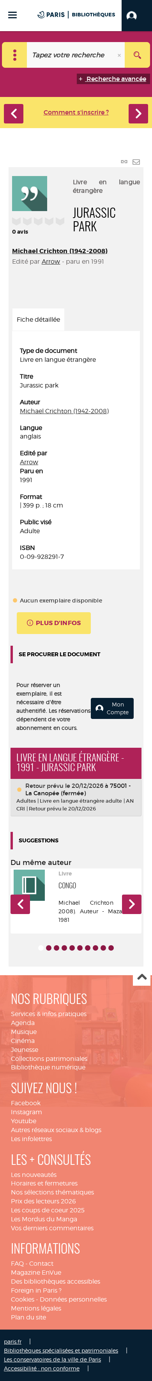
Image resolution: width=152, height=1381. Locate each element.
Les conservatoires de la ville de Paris (52, 1359)
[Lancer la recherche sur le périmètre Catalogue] (137, 55)
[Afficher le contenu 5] (72, 948)
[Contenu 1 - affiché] (41, 948)
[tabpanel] (76, 454)
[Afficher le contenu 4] (64, 948)
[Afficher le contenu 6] (80, 948)
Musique (24, 1032)
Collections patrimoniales (49, 1058)
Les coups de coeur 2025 (48, 1210)
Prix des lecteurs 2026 (43, 1201)
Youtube (23, 1121)
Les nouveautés (34, 1174)
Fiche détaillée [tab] (38, 319)
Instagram (26, 1112)
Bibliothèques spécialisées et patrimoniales (61, 1350)
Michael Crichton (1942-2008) (60, 251)
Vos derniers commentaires (52, 1228)
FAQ (17, 1263)
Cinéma (23, 1041)
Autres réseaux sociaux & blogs (56, 1130)
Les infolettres (31, 1139)
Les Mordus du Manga (44, 1219)
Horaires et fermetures (44, 1183)
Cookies (22, 1299)
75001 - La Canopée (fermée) (78, 789)
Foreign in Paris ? (36, 1290)
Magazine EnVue (36, 1272)
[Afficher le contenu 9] (103, 948)
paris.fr (12, 1341)
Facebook (26, 1103)
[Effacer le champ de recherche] (120, 55)
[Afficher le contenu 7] (87, 948)
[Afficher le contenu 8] (95, 948)
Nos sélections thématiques (52, 1192)
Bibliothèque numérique (48, 1067)
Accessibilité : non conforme (42, 1368)
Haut (141, 977)
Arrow (51, 261)
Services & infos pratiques (49, 1014)
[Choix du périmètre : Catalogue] (14, 55)
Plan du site (28, 1317)
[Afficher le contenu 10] (111, 948)
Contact (41, 1263)
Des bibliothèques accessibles (55, 1281)
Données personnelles (73, 1299)
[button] (137, 15)
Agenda (23, 1023)
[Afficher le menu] (12, 15)
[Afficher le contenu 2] (48, 948)
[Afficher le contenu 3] (56, 948)
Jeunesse (24, 1049)
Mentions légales (36, 1308)
